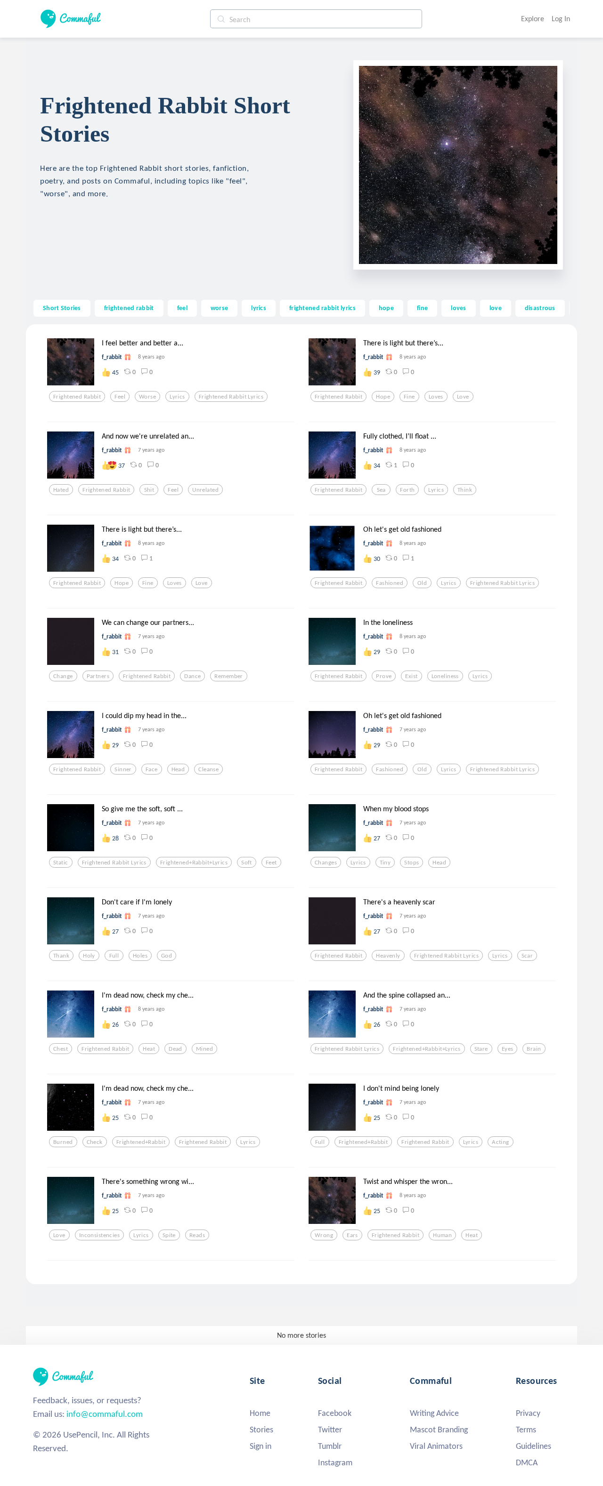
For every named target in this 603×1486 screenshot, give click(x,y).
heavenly (388, 955)
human (442, 1235)
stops (411, 862)
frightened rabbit (129, 308)
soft (246, 862)
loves (458, 308)
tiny (385, 862)
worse (219, 308)
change (63, 676)
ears (352, 1235)
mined (204, 1049)
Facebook (334, 1413)
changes (326, 862)
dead (175, 1049)
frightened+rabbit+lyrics (194, 862)
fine (422, 308)
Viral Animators (436, 1446)
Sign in (260, 1446)
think (464, 490)
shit (149, 490)
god (166, 955)
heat (149, 1049)
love (495, 308)
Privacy (528, 1413)
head (178, 769)
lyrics (258, 308)
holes (140, 955)
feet (271, 862)
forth (407, 490)
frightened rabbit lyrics (322, 308)
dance (192, 676)
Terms (526, 1429)
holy (89, 955)
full (114, 955)
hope (386, 308)
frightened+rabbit (140, 1142)
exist (411, 676)
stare (481, 1049)
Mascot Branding (439, 1429)
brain (534, 1049)
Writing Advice (434, 1413)
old (422, 583)
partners (98, 676)
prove (383, 676)
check (95, 1142)
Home (260, 1413)
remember (228, 676)
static (60, 862)
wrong (324, 1235)
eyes (507, 1049)
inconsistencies (99, 1235)
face (152, 769)
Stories (261, 1429)
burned (63, 1142)
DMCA (527, 1462)
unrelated (205, 490)
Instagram (335, 1462)
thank (61, 955)
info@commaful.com (104, 1413)
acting (500, 1142)
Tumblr (330, 1446)
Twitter (330, 1429)
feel (182, 308)
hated (61, 490)
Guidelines (533, 1446)
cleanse (208, 769)
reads (197, 1235)
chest (60, 1049)
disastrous (540, 308)
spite (169, 1235)
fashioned (389, 583)
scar (527, 955)
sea (381, 490)
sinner (123, 769)
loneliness (445, 676)
